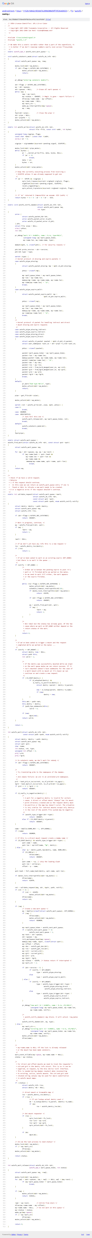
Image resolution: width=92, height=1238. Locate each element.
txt (82, 1234)
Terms (26, 1234)
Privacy (19, 1234)
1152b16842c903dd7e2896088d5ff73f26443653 (45, 11)
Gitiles (13, 1234)
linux (18, 11)
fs (72, 11)
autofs (78, 11)
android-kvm (8, 11)
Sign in (87, 3)
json (88, 1234)
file (48, 19)
